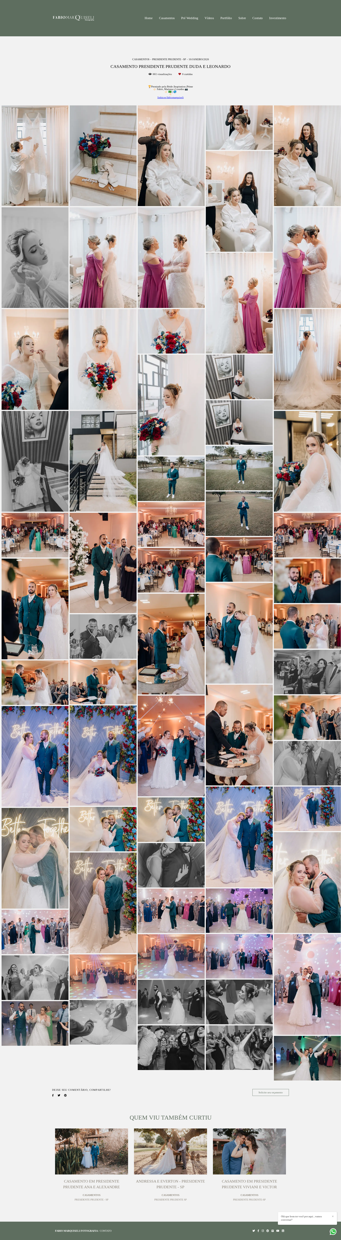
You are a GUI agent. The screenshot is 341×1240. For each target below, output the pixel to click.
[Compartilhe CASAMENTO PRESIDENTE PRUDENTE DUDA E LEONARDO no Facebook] (53, 1095)
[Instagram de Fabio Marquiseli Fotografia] (263, 1231)
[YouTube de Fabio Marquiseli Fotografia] (277, 1231)
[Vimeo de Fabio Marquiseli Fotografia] (273, 1231)
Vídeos (209, 18)
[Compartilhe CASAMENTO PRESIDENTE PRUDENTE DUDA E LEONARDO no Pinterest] (65, 1095)
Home (149, 18)
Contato (257, 18)
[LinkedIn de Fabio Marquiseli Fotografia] (283, 1231)
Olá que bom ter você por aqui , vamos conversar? (301, 1218)
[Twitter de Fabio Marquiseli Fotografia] (253, 1231)
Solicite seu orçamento (271, 1092)
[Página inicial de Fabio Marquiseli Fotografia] (73, 18)
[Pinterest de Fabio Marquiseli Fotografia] (267, 1231)
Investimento (277, 18)
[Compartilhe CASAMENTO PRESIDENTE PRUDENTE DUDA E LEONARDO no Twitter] (59, 1095)
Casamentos (167, 18)
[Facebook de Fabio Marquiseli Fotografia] (258, 1231)
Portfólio (226, 18)
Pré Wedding (189, 18)
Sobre (242, 18)
